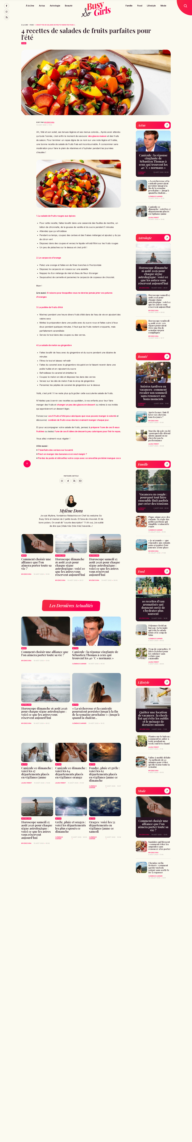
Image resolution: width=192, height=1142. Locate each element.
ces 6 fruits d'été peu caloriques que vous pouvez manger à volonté (82, 416)
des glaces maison (97, 136)
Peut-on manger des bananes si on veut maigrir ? (62, 454)
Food (139, 5)
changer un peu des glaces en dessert (76, 404)
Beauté (68, 5)
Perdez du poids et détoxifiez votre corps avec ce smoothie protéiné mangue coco (79, 458)
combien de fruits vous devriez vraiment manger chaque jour (78, 420)
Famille (129, 5)
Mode (163, 5)
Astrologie (55, 5)
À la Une (30, 5)
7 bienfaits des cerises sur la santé (55, 450)
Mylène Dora (49, 122)
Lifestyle (151, 5)
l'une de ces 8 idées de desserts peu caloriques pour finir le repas (87, 431)
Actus (42, 5)
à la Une (24, 25)
